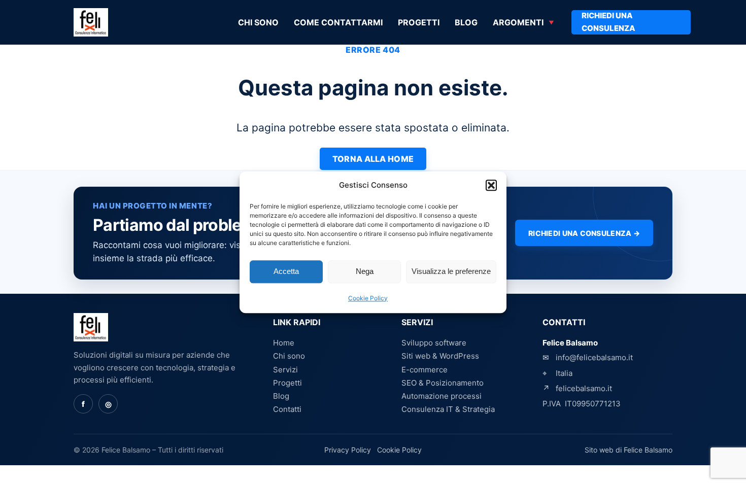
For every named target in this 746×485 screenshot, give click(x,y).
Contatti (287, 409)
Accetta (286, 271)
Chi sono (258, 22)
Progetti (418, 22)
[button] (491, 186)
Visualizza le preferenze (451, 271)
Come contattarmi (338, 22)
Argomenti (518, 22)
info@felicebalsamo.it (594, 357)
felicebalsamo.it (584, 388)
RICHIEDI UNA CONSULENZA (608, 22)
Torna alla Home (373, 159)
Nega (365, 271)
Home (283, 343)
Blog (466, 22)
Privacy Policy (347, 449)
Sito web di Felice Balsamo (628, 449)
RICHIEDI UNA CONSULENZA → (584, 233)
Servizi (285, 369)
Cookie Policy (368, 298)
